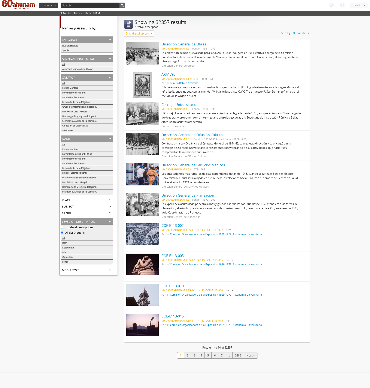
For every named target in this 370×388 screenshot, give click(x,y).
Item (64, 242)
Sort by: (286, 33)
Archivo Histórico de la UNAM (77, 69)
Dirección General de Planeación (187, 195)
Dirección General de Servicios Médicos (193, 165)
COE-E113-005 (172, 255)
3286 (238, 355)
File (64, 252)
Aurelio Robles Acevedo (74, 97)
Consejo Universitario (178, 104)
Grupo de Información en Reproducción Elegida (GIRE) (87, 106)
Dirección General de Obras (183, 44)
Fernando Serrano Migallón (76, 102)
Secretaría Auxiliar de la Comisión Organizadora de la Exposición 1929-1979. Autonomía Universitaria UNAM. (87, 120)
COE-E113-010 (172, 286)
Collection (67, 257)
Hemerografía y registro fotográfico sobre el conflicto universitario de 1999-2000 (87, 116)
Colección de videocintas (75, 125)
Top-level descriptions (79, 227)
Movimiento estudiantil (74, 92)
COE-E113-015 (172, 316)
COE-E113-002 (172, 225)
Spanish (66, 50)
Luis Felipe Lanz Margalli (75, 111)
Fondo (65, 261)
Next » (250, 355)
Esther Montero (70, 87)
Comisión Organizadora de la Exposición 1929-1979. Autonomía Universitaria (216, 234)
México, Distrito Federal (74, 172)
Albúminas (67, 130)
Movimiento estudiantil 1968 (77, 153)
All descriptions (75, 233)
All (63, 64)
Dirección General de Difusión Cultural (192, 134)
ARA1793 (168, 74)
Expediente (68, 247)
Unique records (70, 45)
